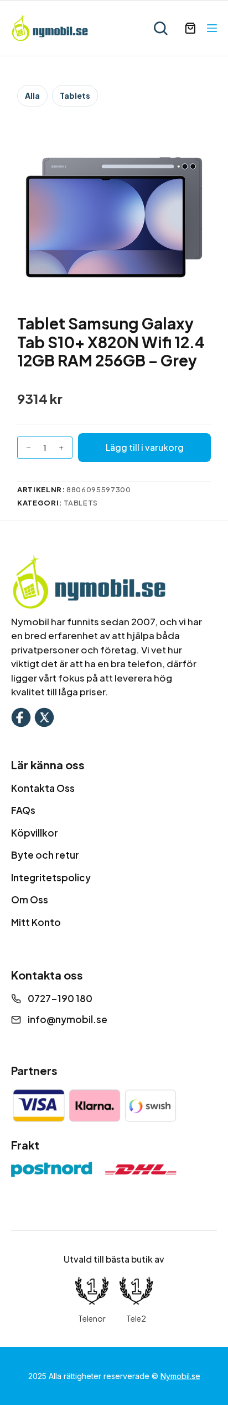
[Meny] (212, 28)
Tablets (75, 95)
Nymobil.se (180, 1376)
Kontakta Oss (43, 788)
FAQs (23, 810)
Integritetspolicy (51, 877)
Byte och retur (45, 855)
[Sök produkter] (160, 28)
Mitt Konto (36, 922)
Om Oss (29, 899)
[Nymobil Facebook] (21, 716)
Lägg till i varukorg (145, 447)
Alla (32, 95)
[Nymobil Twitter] (44, 716)
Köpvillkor (34, 833)
